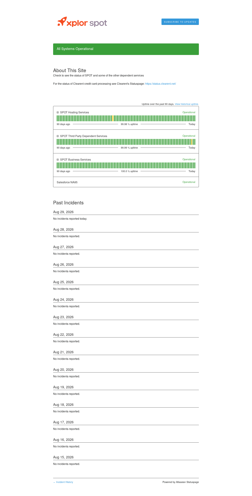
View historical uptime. (187, 104)
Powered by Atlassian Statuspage (181, 482)
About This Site (69, 70)
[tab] (57, 118)
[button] (180, 22)
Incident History (63, 482)
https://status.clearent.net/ (160, 84)
